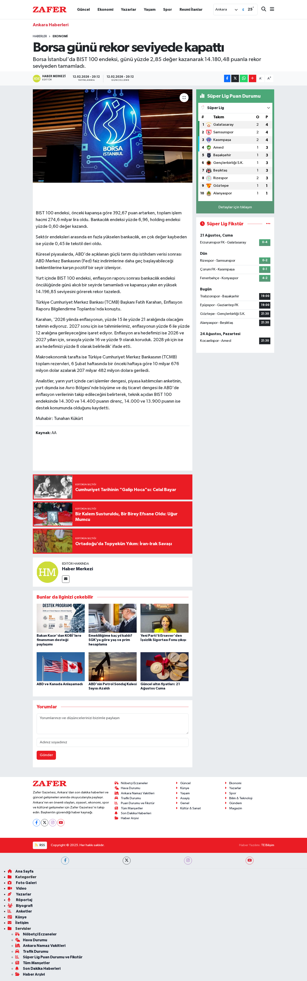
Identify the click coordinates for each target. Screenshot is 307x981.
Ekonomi (105, 9)
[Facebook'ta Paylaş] (227, 78)
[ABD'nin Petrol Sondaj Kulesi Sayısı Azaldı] (113, 667)
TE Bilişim (267, 845)
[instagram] (188, 861)
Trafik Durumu (131, 798)
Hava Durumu (130, 788)
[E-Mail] (65, 579)
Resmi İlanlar (191, 9)
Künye (184, 788)
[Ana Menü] (270, 9)
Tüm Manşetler (132, 808)
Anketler (23, 911)
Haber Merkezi (77, 569)
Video (21, 888)
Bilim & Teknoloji (240, 798)
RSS (42, 845)
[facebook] (65, 861)
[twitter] (127, 861)
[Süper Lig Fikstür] (268, 224)
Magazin (235, 808)
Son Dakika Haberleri (136, 813)
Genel (184, 803)
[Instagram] (52, 822)
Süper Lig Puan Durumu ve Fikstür (52, 957)
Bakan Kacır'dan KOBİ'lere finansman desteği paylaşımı (59, 640)
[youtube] (250, 861)
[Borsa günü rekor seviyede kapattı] (113, 136)
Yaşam (150, 9)
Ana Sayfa (24, 871)
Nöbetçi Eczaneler (134, 783)
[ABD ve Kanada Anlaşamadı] (61, 667)
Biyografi (24, 906)
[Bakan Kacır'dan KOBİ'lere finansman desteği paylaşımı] (61, 618)
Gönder (46, 755)
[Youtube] (61, 822)
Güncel (83, 9)
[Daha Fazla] (252, 78)
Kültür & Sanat (190, 808)
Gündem (235, 803)
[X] (44, 822)
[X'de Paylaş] (235, 78)
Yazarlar (128, 9)
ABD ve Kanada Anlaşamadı (60, 684)
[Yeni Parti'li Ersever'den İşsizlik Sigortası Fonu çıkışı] (164, 618)
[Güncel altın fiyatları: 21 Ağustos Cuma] (164, 667)
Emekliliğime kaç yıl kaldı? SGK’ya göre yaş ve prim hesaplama (110, 640)
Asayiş (185, 798)
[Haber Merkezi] (47, 572)
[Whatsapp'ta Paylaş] (244, 78)
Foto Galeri (25, 883)
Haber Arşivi (130, 818)
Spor (167, 9)
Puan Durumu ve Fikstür (138, 803)
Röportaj (23, 900)
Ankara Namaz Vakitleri (137, 793)
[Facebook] (36, 822)
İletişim (22, 923)
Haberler (40, 36)
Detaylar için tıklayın (235, 207)
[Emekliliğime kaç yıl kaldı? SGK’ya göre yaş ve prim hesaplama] (113, 618)
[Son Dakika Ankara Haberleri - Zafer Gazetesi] (50, 9)
